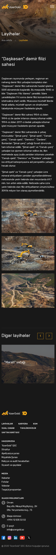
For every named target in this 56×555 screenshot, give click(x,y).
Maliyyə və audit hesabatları (15, 461)
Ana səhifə (7, 40)
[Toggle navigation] (52, 6)
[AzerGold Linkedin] (16, 537)
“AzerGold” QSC (9, 445)
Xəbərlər (6, 478)
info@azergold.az (15, 529)
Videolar (6, 485)
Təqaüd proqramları (11, 489)
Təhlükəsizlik (28, 428)
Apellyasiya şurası (10, 453)
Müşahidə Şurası (10, 457)
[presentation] (40, 336)
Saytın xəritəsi (10, 432)
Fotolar (5, 482)
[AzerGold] (15, 7)
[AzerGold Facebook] (4, 537)
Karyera (23, 424)
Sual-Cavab (8, 428)
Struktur (6, 449)
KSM (35, 424)
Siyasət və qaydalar (11, 465)
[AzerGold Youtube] (23, 537)
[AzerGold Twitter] (29, 537)
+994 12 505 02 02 (16, 520)
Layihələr (7, 424)
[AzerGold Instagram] (10, 537)
